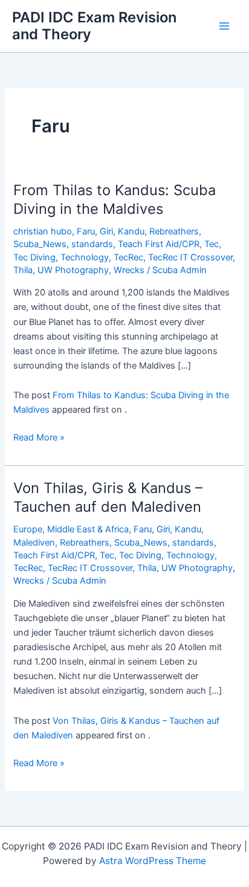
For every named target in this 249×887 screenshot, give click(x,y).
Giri (106, 231)
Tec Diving (34, 257)
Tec (211, 244)
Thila (23, 270)
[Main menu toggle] (224, 26)
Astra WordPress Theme (152, 860)
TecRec (128, 257)
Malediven (34, 542)
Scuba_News (39, 244)
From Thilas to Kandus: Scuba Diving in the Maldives (114, 199)
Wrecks (129, 270)
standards (92, 244)
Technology (84, 257)
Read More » (39, 438)
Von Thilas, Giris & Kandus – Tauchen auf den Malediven (107, 497)
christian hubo (42, 231)
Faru (86, 231)
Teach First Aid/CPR (158, 244)
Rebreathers (174, 231)
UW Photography (73, 270)
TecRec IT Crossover (190, 257)
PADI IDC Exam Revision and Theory (94, 25)
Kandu (131, 231)
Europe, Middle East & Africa (71, 529)
